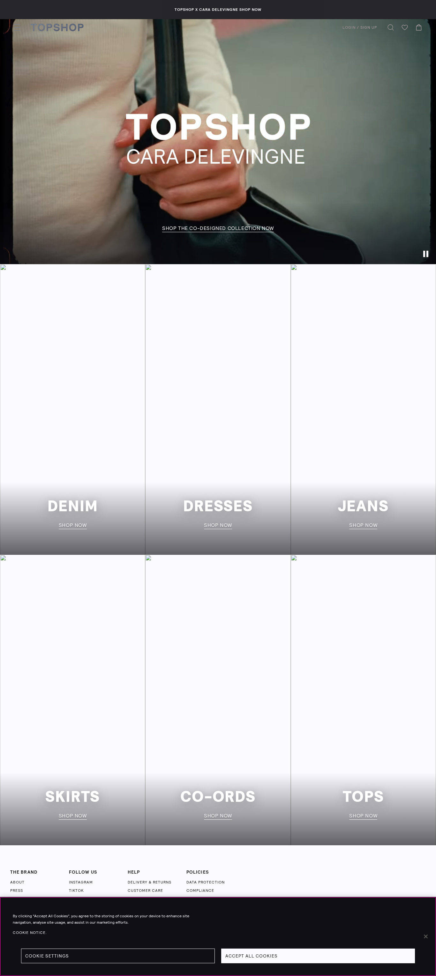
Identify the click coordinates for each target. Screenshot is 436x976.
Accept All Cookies (251, 956)
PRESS (16, 890)
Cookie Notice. (30, 932)
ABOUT (17, 882)
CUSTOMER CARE (145, 890)
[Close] (426, 936)
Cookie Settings (47, 956)
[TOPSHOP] (57, 27)
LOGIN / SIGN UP (359, 27)
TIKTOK (76, 890)
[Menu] (17, 27)
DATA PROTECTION (205, 882)
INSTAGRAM (81, 882)
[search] (391, 27)
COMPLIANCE (200, 890)
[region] (218, 936)
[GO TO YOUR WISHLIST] (405, 27)
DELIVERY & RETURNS (149, 882)
